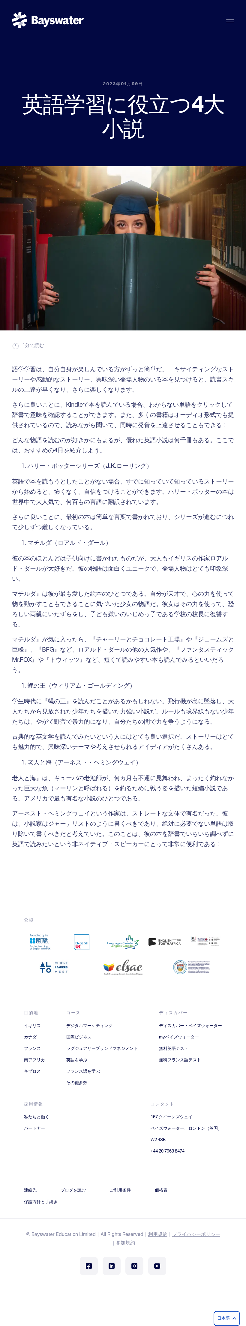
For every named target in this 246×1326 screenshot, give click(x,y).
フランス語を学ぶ (83, 1071)
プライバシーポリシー (196, 1234)
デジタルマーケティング (89, 1026)
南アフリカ (34, 1060)
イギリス (32, 1026)
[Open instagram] (134, 1266)
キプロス (32, 1071)
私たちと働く (36, 1117)
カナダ (30, 1037)
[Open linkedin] (112, 1266)
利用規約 (157, 1234)
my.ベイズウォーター (179, 1037)
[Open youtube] (157, 1266)
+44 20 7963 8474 (167, 1151)
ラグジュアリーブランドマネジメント (102, 1049)
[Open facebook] (89, 1266)
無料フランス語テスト (180, 1060)
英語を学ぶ (76, 1060)
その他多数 (76, 1083)
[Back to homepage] (48, 20)
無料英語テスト (173, 1049)
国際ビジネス (79, 1037)
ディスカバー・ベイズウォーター (190, 1026)
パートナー (34, 1128)
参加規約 (125, 1243)
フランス (32, 1049)
